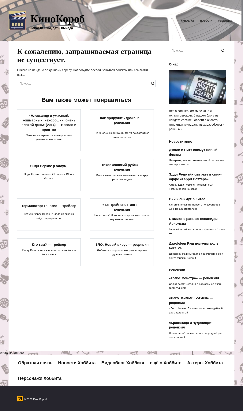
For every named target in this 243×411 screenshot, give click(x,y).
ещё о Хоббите (165, 362)
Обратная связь (35, 362)
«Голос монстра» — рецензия (194, 278)
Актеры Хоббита (205, 362)
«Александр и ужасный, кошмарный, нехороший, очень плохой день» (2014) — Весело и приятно (48, 122)
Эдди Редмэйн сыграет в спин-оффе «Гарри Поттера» (195, 176)
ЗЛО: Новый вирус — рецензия (122, 244)
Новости (206, 20)
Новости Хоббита (77, 362)
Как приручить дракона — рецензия (122, 120)
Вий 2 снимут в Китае (187, 199)
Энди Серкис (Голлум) (49, 166)
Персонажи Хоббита (40, 378)
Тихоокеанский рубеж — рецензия (122, 167)
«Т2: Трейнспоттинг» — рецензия (122, 207)
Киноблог (187, 20)
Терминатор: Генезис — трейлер (48, 206)
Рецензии (225, 20)
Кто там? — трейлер (49, 244)
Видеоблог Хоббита (122, 362)
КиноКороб (57, 18)
